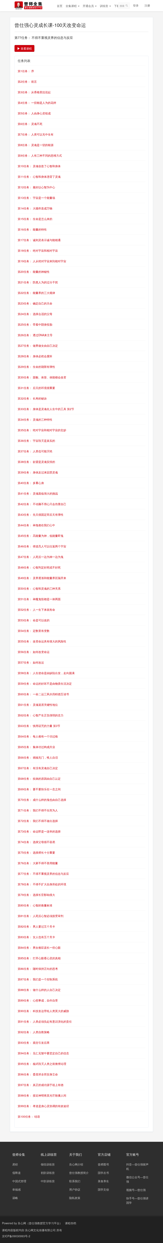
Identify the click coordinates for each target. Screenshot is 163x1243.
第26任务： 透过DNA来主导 (35, 335)
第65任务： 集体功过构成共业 (36, 747)
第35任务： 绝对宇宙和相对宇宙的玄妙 (42, 430)
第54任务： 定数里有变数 (33, 631)
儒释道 (16, 1173)
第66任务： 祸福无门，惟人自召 (38, 757)
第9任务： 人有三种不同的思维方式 (40, 155)
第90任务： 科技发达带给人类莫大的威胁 (43, 1011)
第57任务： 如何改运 (31, 662)
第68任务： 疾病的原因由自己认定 (39, 779)
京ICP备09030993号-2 (16, 1236)
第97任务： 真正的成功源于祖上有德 (40, 1085)
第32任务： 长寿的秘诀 (32, 398)
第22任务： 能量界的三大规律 (36, 293)
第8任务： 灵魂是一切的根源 (35, 145)
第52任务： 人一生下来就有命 (36, 610)
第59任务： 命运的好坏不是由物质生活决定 (45, 683)
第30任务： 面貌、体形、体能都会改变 (42, 377)
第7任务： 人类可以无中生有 (35, 134)
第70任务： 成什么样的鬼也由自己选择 (42, 800)
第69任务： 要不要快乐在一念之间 (39, 789)
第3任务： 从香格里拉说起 (34, 92)
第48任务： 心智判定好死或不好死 (39, 567)
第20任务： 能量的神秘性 (33, 272)
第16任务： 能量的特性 (32, 229)
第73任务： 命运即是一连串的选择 (39, 831)
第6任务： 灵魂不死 (30, 124)
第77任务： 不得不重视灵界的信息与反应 (43, 874)
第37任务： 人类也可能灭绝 (35, 451)
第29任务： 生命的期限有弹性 (36, 367)
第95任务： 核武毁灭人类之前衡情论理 (42, 1064)
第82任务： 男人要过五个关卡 (36, 926)
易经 (15, 1164)
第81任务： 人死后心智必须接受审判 (40, 916)
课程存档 (70, 1223)
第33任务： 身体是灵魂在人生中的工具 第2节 (46, 409)
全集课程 (72, 6)
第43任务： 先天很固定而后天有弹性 (40, 514)
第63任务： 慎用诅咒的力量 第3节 (39, 726)
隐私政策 (74, 1198)
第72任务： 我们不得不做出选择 (38, 821)
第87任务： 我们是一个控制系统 (38, 979)
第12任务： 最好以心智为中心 (36, 187)
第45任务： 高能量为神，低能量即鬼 (40, 536)
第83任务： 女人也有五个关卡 (36, 937)
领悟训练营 (48, 1164)
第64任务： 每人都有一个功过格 (38, 736)
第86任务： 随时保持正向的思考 (38, 969)
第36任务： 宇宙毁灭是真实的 (36, 441)
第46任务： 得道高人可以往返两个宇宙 (42, 546)
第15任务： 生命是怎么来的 (35, 219)
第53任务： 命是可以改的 (33, 620)
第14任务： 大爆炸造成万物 (35, 208)
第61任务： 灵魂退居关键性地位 (38, 705)
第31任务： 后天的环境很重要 (36, 388)
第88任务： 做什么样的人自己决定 (39, 990)
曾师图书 (103, 1164)
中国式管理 (19, 1181)
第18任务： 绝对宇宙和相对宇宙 (38, 250)
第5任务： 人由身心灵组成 (34, 113)
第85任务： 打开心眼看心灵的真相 (39, 958)
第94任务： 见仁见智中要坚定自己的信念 (43, 1053)
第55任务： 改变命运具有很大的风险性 (42, 641)
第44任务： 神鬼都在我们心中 (36, 525)
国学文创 (103, 1189)
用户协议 (74, 1189)
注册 (147, 5)
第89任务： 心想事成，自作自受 (38, 1000)
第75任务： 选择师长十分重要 (36, 852)
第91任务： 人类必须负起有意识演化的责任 (45, 1021)
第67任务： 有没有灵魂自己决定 (38, 768)
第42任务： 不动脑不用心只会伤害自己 (42, 504)
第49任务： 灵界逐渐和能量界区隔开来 (42, 578)
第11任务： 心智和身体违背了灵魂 (39, 177)
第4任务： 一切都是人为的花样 (37, 103)
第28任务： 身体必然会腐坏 (35, 356)
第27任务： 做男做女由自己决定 (38, 346)
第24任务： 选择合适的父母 (35, 314)
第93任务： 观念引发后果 (33, 1043)
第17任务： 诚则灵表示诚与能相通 (39, 240)
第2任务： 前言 (27, 81)
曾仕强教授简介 (79, 1173)
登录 (136, 5)
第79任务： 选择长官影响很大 (36, 895)
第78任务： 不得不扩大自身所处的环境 (42, 884)
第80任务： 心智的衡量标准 (35, 905)
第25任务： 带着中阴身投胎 (35, 324)
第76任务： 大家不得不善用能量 (38, 863)
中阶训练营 (48, 1181)
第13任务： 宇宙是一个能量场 (36, 198)
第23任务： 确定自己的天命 (35, 303)
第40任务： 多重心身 (31, 483)
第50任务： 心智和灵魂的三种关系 (39, 588)
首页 (59, 6)
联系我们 (74, 1181)
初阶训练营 (48, 1173)
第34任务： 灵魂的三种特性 (35, 419)
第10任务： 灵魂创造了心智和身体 (39, 166)
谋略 (15, 1198)
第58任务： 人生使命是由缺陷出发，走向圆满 (46, 673)
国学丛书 (103, 1173)
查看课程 (26, 48)
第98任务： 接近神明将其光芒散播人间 (42, 1095)
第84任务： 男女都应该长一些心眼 (39, 947)
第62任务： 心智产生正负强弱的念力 (40, 715)
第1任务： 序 (26, 71)
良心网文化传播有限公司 (40, 1230)
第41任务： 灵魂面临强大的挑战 (38, 493)
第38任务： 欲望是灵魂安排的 (36, 462)
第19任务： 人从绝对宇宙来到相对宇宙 (42, 261)
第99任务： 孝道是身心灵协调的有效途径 (43, 1106)
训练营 (104, 6)
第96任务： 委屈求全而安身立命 (38, 1074)
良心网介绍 (76, 1164)
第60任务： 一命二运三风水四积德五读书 (43, 694)
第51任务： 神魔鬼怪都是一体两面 (39, 599)
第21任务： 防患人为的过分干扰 (38, 282)
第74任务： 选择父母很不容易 (36, 842)
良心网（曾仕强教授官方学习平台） (40, 1223)
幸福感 (16, 1189)
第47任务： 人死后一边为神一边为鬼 (40, 557)
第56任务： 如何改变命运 (33, 652)
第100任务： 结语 (29, 1116)
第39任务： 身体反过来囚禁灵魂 (38, 472)
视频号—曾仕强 (136, 1190)
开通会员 (89, 6)
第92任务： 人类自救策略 (33, 1032)
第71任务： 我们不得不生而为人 (38, 810)
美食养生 (103, 1181)
